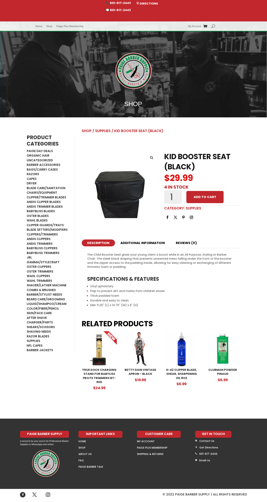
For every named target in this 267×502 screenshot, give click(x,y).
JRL (29, 257)
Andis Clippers (38, 239)
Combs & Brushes (41, 290)
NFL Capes (35, 345)
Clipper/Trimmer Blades (46, 197)
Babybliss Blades (41, 211)
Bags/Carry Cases (42, 169)
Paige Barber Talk (90, 467)
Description (98, 243)
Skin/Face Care (39, 313)
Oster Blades (38, 216)
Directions (148, 3)
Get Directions (208, 447)
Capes (32, 179)
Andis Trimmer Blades (45, 206)
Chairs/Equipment (42, 192)
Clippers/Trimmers (42, 234)
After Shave (37, 318)
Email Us (204, 460)
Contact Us (206, 441)
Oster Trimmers (40, 271)
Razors (33, 174)
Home (38, 26)
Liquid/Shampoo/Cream (46, 304)
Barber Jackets (40, 350)
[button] (151, 157)
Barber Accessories (43, 165)
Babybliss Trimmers (43, 253)
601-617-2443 (208, 454)
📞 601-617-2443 (118, 3)
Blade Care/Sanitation (46, 188)
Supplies (33, 341)
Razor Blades (38, 336)
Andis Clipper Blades (44, 202)
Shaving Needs (39, 331)
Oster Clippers (39, 267)
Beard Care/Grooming (46, 299)
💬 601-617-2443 (118, 10)
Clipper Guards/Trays (45, 225)
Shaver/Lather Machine (46, 285)
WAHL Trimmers (39, 281)
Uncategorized (40, 160)
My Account (194, 26)
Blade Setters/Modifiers (47, 229)
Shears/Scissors (41, 327)
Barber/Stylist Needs (44, 294)
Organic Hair (38, 155)
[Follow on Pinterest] (183, 217)
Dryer (32, 183)
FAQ (81, 460)
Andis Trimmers (39, 243)
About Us (85, 454)
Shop (49, 26)
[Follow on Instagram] (191, 217)
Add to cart (205, 197)
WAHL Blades (37, 220)
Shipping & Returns (150, 454)
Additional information (142, 243)
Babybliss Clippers (42, 248)
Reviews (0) (186, 243)
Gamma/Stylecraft (43, 262)
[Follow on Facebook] (167, 217)
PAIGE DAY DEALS (40, 151)
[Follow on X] (175, 217)
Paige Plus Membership (70, 26)
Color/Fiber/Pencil (43, 308)
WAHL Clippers (38, 276)
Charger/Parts (40, 322)
